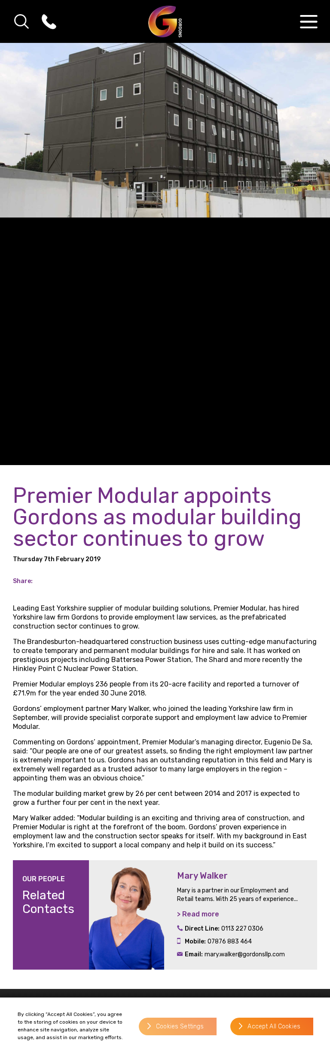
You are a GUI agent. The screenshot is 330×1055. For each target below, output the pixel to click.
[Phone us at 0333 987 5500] (49, 21)
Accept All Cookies (274, 1026)
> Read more (198, 914)
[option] (203, 915)
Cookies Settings (180, 1026)
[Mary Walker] (126, 915)
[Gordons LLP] (165, 21)
